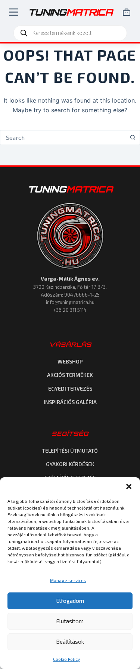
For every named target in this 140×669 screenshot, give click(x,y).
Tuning (70, 12)
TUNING (70, 189)
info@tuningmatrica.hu (70, 302)
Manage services (68, 580)
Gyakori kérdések (70, 464)
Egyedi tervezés (70, 388)
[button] (129, 486)
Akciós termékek (70, 375)
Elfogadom (70, 600)
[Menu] (12, 12)
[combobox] (62, 137)
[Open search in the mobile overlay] (70, 33)
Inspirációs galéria (70, 402)
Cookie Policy (66, 659)
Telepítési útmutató (70, 450)
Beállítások (70, 641)
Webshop (70, 361)
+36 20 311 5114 (70, 310)
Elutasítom (70, 621)
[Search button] (132, 137)
